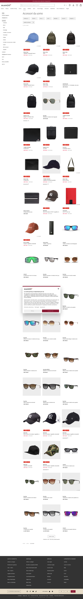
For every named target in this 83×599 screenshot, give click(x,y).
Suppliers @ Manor (11, 573)
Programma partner (11, 576)
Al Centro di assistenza (14, 591)
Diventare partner (50, 570)
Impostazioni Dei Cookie (43, 595)
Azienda (65, 561)
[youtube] (33, 591)
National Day (28, 585)
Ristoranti (66, 576)
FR (67, 591)
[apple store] (49, 591)
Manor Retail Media (11, 579)
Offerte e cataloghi (29, 561)
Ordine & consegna (11, 561)
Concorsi (49, 582)
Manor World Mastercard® (31, 567)
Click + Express (10, 570)
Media (65, 582)
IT (64, 5)
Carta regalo (49, 561)
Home (24, 543)
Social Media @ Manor (30, 576)
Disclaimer (51, 595)
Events (65, 570)
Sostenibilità (66, 579)
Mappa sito (25, 595)
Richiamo (49, 576)
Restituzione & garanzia (12, 564)
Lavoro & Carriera (67, 564)
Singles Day (28, 579)
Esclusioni (49, 579)
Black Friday (28, 582)
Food (65, 573)
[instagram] (27, 591)
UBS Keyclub (28, 573)
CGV (29, 595)
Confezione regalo (50, 564)
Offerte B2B (49, 573)
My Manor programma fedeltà (32, 564)
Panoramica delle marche (59, 595)
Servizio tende (50, 567)
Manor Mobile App (29, 570)
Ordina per (26, 18)
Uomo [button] (27, 543)
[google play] (52, 591)
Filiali (65, 567)
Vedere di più (51, 536)
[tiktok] (36, 591)
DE (61, 591)
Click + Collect (10, 567)
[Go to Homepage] (6, 5)
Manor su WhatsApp (11, 582)
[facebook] (30, 591)
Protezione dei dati (34, 595)
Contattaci (20, 595)
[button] (3, 8)
